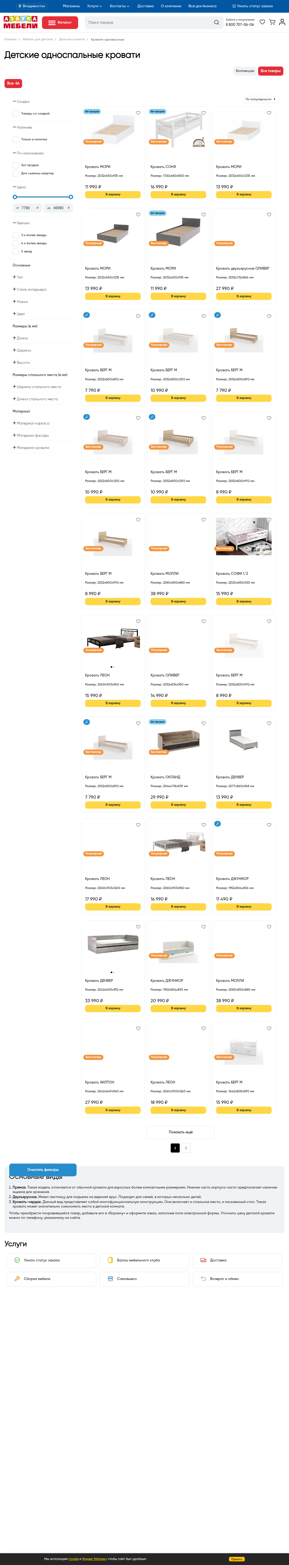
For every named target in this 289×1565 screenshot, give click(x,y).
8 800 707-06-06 (240, 25)
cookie (74, 1559)
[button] (138, 113)
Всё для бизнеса (203, 6)
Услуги (92, 6)
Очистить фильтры (43, 1170)
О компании (171, 6)
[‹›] (113, 641)
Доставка (146, 6)
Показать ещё (181, 1132)
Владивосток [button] (34, 6)
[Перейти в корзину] (272, 24)
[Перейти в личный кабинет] (282, 24)
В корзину (113, 194)
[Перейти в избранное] (262, 24)
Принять (236, 1559)
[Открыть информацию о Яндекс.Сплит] (101, 181)
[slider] (15, 197)
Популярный (94, 141)
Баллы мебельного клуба (138, 1260)
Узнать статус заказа (255, 6)
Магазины (71, 6)
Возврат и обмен (224, 1279)
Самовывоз (127, 1279)
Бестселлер (159, 141)
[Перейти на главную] (20, 27)
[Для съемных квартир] (86, 315)
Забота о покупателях (240, 20)
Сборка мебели (37, 1279)
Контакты (118, 6)
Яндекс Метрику (94, 1559)
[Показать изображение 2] (114, 667)
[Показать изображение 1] (111, 667)
